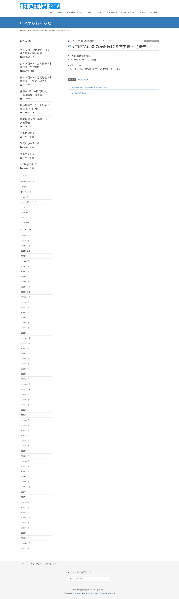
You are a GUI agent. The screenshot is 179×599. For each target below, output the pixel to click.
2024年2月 (25, 277)
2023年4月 (25, 318)
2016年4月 (25, 538)
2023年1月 (25, 328)
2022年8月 (25, 348)
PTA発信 (24, 187)
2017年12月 (25, 487)
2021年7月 (25, 410)
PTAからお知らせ (151, 41)
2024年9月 (25, 256)
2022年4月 (25, 364)
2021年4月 (25, 425)
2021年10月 (25, 395)
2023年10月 (25, 297)
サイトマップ (36, 564)
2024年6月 (25, 261)
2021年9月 (25, 400)
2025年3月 (25, 241)
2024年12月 (25, 246)
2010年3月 (25, 548)
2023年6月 (25, 312)
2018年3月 (25, 482)
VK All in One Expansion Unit (105, 593)
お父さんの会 (26, 192)
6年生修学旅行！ (29, 164)
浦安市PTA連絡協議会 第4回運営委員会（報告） (90, 87)
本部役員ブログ (27, 212)
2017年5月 (25, 497)
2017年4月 (25, 502)
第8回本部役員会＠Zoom (81, 93)
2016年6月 (25, 533)
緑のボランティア (28, 217)
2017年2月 (25, 512)
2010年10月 (25, 543)
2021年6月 (25, 415)
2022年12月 (25, 333)
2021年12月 (25, 384)
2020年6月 (25, 441)
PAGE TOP (173, 579)
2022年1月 (25, 379)
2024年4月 (25, 271)
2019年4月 (25, 451)
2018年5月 (25, 471)
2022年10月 (25, 343)
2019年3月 (25, 456)
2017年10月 (25, 492)
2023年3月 (25, 323)
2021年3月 (25, 430)
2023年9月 (25, 302)
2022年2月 (25, 374)
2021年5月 (25, 420)
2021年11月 (25, 389)
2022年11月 (25, 338)
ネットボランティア (28, 202)
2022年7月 (25, 354)
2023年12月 (25, 287)
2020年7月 (25, 435)
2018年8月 (25, 461)
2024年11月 (25, 251)
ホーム (24, 564)
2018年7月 (25, 466)
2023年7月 (25, 307)
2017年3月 (25, 507)
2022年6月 (25, 359)
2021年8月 (25, 405)
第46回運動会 (27, 133)
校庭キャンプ (27, 154)
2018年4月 (25, 477)
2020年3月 (25, 446)
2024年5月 (25, 266)
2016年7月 (25, 528)
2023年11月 (25, 292)
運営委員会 (25, 223)
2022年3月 (25, 369)
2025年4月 (25, 236)
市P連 (23, 207)
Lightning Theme (88, 593)
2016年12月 (25, 518)
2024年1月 (25, 282)
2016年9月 (25, 523)
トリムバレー (26, 197)
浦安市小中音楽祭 (30, 143)
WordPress (76, 593)
